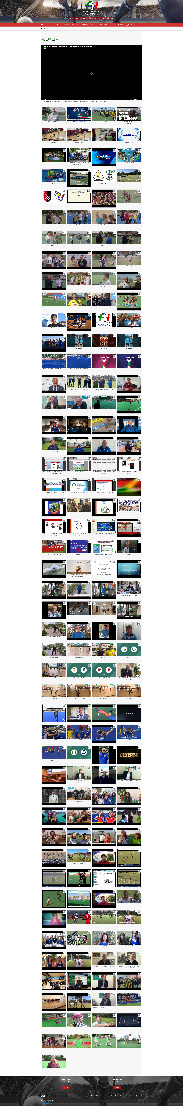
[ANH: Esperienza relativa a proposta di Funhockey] (129, 813)
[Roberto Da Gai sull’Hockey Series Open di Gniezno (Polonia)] (104, 752)
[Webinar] (104, 463)
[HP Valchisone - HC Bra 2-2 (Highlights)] (129, 237)
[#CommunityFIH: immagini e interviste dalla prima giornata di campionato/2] (104, 834)
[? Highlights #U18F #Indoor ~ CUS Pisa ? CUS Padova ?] (104, 649)
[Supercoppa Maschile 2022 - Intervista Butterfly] (104, 340)
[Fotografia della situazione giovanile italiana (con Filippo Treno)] (104, 566)
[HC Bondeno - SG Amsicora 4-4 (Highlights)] (54, 319)
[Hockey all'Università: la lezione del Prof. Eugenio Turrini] (104, 608)
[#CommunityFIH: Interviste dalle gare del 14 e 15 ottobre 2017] (104, 813)
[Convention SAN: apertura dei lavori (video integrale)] (79, 978)
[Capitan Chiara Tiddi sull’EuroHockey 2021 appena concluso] (54, 422)
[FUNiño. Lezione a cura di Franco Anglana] (79, 505)
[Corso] (79, 402)
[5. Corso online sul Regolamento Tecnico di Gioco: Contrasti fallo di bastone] (104, 875)
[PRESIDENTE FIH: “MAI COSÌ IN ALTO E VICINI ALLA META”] (54, 710)
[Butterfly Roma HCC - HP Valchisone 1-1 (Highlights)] (129, 257)
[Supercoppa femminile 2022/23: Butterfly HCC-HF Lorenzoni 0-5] (54, 196)
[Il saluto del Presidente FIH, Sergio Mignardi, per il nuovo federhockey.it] (104, 999)
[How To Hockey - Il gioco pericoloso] (129, 1040)
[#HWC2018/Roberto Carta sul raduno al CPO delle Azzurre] (104, 772)
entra (66, 1087)
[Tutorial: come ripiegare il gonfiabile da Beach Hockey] (79, 175)
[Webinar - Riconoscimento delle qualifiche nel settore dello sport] (104, 525)
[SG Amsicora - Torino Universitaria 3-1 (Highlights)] (54, 299)
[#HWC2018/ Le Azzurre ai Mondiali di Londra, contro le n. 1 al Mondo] (129, 752)
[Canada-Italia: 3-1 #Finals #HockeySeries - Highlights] (79, 731)
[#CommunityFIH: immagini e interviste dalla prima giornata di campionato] (129, 834)
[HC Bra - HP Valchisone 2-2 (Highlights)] (79, 319)
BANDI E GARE (103, 24)
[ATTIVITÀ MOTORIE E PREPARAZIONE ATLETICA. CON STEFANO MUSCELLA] (104, 628)
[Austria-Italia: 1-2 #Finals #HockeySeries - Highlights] (54, 731)
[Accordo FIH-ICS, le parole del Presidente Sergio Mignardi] (54, 381)
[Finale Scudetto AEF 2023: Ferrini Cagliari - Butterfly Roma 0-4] (129, 196)
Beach (85, 18)
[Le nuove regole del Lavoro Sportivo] (79, 196)
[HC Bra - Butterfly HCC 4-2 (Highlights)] (79, 278)
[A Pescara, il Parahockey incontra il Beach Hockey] (129, 319)
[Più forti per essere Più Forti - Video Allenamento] (129, 134)
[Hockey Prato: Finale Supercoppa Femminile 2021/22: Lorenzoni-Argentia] (54, 360)
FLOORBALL (102, 18)
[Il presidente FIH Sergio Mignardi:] (104, 978)
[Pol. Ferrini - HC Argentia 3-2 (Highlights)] (79, 237)
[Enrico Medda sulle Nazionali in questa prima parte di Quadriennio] (129, 772)
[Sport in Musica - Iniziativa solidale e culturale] (104, 299)
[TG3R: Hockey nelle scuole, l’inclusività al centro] (129, 443)
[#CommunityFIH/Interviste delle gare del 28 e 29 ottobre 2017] (54, 813)
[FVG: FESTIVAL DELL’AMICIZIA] (104, 422)
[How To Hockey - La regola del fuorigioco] (54, 1040)
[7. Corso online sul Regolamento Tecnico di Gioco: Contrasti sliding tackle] (54, 875)
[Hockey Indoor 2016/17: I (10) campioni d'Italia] (129, 978)
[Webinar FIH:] (104, 484)
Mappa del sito (95, 1095)
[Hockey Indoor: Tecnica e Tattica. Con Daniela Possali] (79, 608)
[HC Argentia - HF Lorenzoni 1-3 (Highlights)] (129, 299)
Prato (72, 18)
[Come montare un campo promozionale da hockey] (104, 710)
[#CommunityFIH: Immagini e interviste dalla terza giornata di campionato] (54, 834)
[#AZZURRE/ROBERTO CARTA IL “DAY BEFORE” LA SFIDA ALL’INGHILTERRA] (79, 443)
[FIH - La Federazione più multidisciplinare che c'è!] (104, 154)
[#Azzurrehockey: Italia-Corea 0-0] (129, 896)
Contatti (112, 24)
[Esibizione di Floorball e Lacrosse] (129, 175)
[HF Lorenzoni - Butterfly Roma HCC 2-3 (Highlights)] (54, 278)
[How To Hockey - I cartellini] (54, 1061)
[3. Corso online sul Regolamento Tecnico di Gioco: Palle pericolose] (54, 896)
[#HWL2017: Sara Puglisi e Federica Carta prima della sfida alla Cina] (54, 958)
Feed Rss (108, 1095)
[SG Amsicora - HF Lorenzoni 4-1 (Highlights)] (104, 216)
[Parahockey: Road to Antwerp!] (129, 710)
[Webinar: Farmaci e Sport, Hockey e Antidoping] (79, 546)
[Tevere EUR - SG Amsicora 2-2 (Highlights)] (129, 216)
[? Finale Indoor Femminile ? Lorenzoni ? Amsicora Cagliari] (79, 134)
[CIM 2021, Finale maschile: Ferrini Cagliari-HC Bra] (129, 402)
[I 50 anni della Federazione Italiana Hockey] (54, 175)
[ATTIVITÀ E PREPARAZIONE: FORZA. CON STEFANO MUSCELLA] (129, 608)
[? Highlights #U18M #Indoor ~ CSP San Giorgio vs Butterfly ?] (104, 669)
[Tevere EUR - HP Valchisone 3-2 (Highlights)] (79, 216)
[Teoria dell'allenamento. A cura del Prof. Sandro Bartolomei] (54, 546)
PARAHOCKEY (93, 18)
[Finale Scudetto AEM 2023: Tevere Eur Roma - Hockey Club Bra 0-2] (104, 196)
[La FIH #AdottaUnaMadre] (129, 916)
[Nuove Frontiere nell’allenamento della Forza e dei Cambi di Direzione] (129, 566)
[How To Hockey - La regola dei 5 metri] (104, 1040)
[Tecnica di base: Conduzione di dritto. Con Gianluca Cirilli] (54, 628)
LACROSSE (110, 18)
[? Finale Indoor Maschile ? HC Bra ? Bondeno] (54, 134)
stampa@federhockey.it (46, 1103)
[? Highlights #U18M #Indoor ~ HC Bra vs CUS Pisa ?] (54, 669)
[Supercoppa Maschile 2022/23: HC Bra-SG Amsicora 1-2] (104, 175)
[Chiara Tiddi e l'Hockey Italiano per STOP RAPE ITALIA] (54, 772)
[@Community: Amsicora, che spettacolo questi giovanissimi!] (79, 855)
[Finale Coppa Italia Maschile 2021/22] (129, 360)
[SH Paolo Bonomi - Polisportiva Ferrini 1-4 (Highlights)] (129, 278)
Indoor (78, 18)
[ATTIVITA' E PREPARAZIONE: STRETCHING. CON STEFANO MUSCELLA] (54, 587)
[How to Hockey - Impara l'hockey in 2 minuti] (129, 1019)
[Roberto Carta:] (129, 958)
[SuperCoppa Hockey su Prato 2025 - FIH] (54, 154)
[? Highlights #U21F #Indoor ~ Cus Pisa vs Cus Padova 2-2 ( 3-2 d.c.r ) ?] (79, 690)
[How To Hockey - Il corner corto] (129, 999)
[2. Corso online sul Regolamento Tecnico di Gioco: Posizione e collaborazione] (79, 896)
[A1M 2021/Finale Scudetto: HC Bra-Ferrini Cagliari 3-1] (104, 402)
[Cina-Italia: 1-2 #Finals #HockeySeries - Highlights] (54, 752)
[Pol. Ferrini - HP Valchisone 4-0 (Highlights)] (54, 237)
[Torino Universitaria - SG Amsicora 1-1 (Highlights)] (104, 237)
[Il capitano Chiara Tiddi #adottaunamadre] (79, 958)
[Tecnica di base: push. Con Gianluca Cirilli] (79, 587)
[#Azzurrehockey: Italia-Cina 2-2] (79, 916)
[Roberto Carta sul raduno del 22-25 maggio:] (104, 958)
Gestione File (139, 1095)
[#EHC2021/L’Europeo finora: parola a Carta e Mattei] (54, 443)
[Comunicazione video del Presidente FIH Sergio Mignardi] (54, 608)
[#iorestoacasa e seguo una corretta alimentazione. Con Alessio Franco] (129, 628)
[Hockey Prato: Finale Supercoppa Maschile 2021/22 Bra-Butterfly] (79, 360)
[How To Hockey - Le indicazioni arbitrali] (104, 1019)
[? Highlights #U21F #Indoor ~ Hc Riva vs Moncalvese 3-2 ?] (104, 690)
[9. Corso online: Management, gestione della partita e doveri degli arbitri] (104, 855)
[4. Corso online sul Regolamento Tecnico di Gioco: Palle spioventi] (129, 875)
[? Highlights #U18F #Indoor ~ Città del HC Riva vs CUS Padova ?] (79, 669)
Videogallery (131, 1095)
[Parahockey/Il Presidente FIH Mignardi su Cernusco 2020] (79, 793)
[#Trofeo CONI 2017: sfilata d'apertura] (54, 855)
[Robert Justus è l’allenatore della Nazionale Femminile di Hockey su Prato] (54, 402)
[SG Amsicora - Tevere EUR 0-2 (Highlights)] (79, 299)
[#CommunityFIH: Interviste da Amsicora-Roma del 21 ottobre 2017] (79, 813)
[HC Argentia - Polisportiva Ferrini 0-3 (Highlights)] (104, 278)
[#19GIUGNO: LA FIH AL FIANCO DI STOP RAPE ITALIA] (129, 546)
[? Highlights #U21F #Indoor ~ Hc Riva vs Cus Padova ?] (54, 690)
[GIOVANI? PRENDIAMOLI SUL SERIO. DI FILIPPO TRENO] (79, 628)
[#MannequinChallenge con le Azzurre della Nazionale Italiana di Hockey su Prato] (79, 999)
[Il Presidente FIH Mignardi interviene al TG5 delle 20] (79, 710)
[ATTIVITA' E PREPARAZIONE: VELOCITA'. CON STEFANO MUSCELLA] (104, 587)
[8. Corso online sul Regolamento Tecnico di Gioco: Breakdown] (129, 855)
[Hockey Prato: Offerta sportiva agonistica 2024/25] (129, 154)
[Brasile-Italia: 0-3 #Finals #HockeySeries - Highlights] (129, 731)
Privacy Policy (114, 1095)
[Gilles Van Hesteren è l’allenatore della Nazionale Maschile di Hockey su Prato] (129, 381)
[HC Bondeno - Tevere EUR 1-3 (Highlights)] (79, 257)
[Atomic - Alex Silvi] (129, 484)
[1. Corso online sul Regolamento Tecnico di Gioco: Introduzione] (104, 896)
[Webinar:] (54, 463)
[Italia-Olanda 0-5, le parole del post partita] (104, 916)
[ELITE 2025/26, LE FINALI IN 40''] (104, 134)
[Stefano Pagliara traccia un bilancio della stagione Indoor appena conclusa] (79, 772)
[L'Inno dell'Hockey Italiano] (104, 319)
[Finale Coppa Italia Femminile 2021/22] (104, 360)
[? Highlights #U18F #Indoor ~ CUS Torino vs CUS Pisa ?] (129, 649)
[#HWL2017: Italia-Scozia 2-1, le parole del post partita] (54, 937)
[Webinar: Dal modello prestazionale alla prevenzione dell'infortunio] (104, 546)
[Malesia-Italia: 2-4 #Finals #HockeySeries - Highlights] (104, 731)
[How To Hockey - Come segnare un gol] (54, 1019)
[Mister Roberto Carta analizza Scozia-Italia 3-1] (129, 422)
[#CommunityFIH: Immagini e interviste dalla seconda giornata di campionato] (79, 834)
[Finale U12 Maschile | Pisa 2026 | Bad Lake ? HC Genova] (104, 113)
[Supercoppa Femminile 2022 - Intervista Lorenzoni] (79, 340)
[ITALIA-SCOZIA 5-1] (79, 752)
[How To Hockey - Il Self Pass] (79, 1040)
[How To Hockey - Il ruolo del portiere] (79, 1019)
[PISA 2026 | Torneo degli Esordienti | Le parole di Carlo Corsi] (54, 113)
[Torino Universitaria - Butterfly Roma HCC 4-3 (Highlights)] (54, 257)
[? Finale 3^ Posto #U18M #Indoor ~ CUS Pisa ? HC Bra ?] (79, 649)
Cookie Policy (123, 1095)
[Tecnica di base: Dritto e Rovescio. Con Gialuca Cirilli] (54, 649)
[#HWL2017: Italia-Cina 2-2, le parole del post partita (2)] (104, 937)
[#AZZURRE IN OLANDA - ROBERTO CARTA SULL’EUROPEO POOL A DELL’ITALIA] (104, 443)
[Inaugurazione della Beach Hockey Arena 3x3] (54, 340)
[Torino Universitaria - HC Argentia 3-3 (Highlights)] (104, 257)
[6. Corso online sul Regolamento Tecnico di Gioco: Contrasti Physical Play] (79, 875)
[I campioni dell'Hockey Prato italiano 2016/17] (79, 937)
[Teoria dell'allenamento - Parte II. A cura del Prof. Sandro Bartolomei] (129, 525)
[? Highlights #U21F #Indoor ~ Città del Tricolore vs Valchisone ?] (129, 690)
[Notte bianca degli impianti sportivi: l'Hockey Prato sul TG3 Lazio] (54, 916)
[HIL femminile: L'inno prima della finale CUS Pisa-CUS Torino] (54, 999)
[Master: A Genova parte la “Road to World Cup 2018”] (104, 793)
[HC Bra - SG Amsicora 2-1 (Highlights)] (54, 216)
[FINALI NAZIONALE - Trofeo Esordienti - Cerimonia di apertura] (79, 113)
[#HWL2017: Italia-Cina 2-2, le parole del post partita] (129, 937)
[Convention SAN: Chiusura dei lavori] (54, 978)
